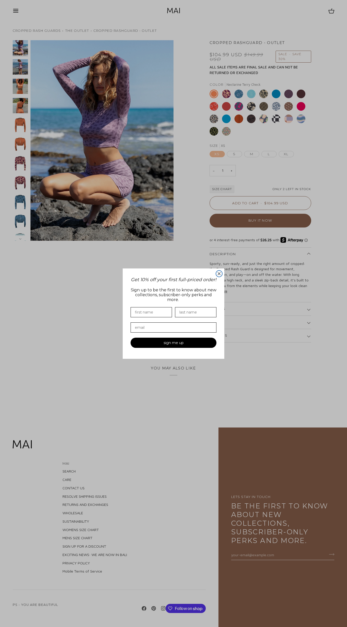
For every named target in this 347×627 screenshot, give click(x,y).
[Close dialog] (219, 273)
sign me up (174, 342)
